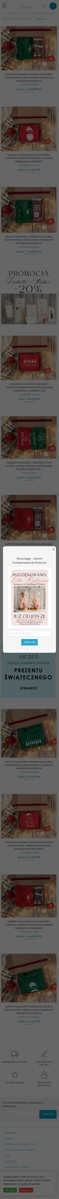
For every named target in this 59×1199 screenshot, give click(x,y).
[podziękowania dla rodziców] (29, 597)
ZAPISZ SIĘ (29, 642)
